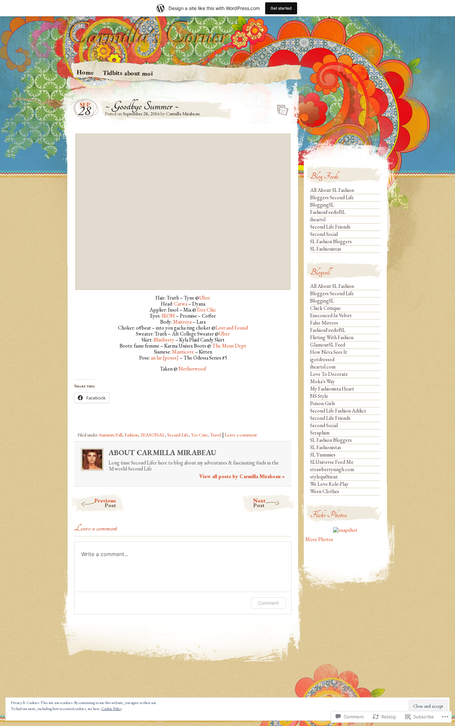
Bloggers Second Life (332, 197)
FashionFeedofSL (327, 212)
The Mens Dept (229, 345)
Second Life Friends (330, 226)
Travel (215, 435)
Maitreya (182, 321)
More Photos (319, 539)
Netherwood (192, 368)
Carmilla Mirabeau (183, 114)
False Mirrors (324, 322)
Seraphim (319, 432)
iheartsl (317, 219)
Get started (281, 8)
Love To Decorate (329, 373)
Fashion (131, 435)
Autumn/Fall (110, 435)
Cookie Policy (111, 708)
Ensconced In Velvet (331, 315)
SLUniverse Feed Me (331, 461)
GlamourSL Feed (327, 344)
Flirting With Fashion (331, 337)
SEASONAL (153, 435)
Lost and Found (232, 327)
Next (259, 503)
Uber (204, 297)
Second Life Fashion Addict (338, 410)
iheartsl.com (322, 366)
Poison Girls (322, 403)
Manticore (183, 351)
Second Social (324, 234)
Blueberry (164, 339)
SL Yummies (322, 454)
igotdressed (322, 359)
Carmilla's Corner (148, 35)
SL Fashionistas (325, 248)
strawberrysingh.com (332, 469)
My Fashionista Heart (332, 388)
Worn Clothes (324, 491)
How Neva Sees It (328, 352)
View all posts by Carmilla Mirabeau (242, 476)
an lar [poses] (165, 357)
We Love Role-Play (329, 483)
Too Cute (199, 435)
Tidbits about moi (128, 73)
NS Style (319, 395)
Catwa (180, 303)
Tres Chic (206, 309)
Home (85, 72)
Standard (280, 108)
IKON (168, 315)
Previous (105, 503)
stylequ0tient (324, 476)
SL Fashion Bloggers (331, 241)
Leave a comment (241, 435)
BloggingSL (322, 204)
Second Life (178, 435)
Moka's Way (322, 381)
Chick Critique (325, 308)
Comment (268, 603)
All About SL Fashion (332, 190)
